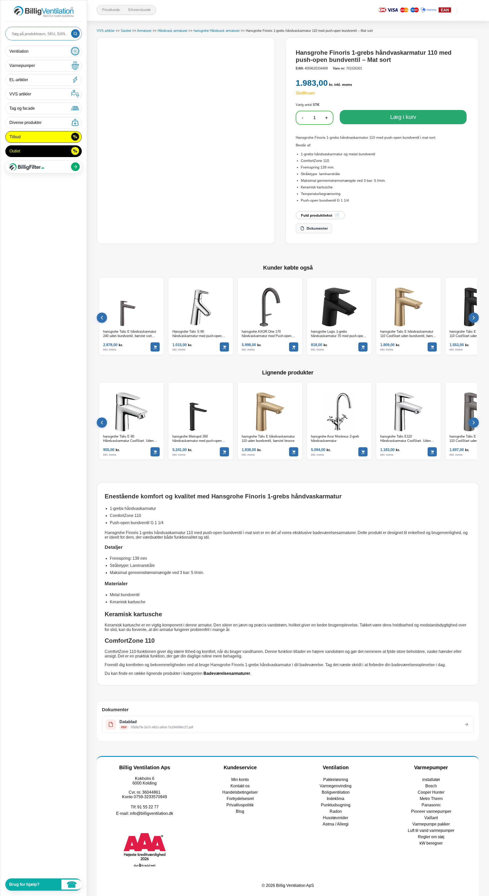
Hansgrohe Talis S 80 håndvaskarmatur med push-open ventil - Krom (197, 334)
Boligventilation (336, 792)
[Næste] (474, 318)
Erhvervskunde (139, 10)
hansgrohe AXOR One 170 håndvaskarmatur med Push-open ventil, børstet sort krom (266, 334)
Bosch (431, 786)
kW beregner (431, 843)
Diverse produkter (25, 122)
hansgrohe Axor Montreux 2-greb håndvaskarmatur (335, 439)
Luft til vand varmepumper (431, 830)
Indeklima (335, 798)
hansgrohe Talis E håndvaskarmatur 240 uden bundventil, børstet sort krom (129, 334)
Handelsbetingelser (240, 792)
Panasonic (431, 805)
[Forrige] (102, 318)
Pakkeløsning (335, 779)
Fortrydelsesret (240, 798)
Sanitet (126, 31)
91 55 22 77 (148, 807)
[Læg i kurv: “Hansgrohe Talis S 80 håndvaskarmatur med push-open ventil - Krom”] (224, 347)
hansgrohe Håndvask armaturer (217, 31)
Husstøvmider (335, 818)
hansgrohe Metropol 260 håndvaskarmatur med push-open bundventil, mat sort (197, 439)
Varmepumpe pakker (431, 824)
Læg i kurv (403, 117)
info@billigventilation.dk (151, 813)
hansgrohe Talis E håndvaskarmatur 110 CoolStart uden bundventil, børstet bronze (408, 334)
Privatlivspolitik (240, 805)
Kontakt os (240, 786)
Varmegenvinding (335, 786)
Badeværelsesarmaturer (226, 673)
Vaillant (431, 818)
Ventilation (19, 51)
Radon (336, 811)
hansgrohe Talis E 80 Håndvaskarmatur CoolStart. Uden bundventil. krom (128, 439)
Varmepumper (22, 65)
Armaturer (144, 31)
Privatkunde (111, 10)
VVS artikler (20, 94)
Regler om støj (431, 837)
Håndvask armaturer (172, 31)
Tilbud (15, 137)
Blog (240, 811)
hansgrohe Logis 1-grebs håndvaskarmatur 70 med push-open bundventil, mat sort (338, 334)
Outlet (14, 151)
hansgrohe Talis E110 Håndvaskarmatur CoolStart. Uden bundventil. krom (405, 439)
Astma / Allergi (336, 824)
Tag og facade (22, 108)
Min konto (240, 779)
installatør (431, 779)
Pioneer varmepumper (431, 811)
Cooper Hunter (431, 792)
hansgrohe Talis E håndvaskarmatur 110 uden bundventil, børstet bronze (268, 439)
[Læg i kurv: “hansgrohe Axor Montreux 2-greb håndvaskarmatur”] (363, 451)
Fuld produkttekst (316, 215)
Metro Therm (431, 798)
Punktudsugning (335, 805)
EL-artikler (18, 80)
